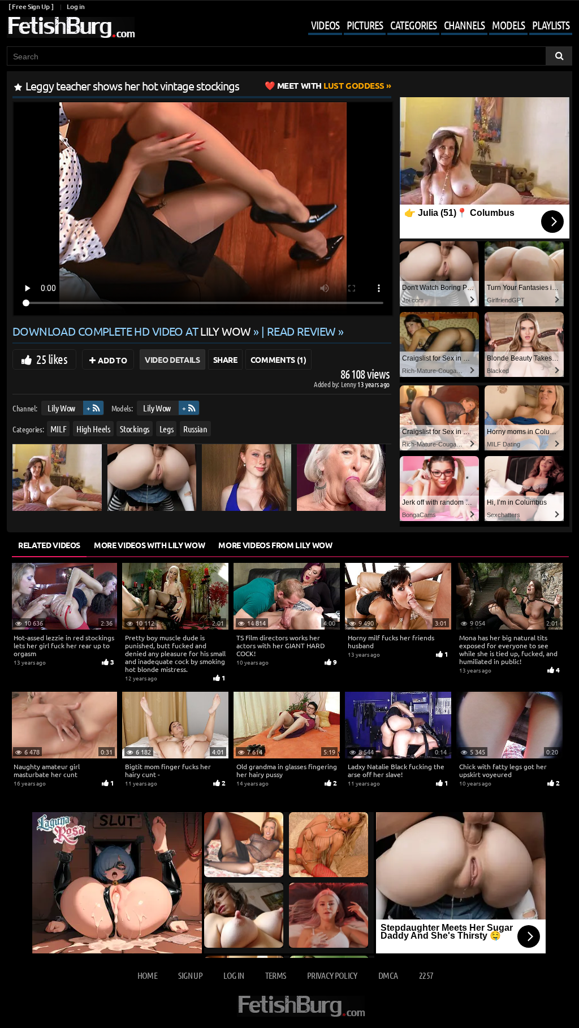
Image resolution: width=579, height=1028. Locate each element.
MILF (58, 428)
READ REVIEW (301, 331)
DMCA (387, 975)
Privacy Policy (332, 975)
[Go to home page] (71, 27)
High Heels (93, 428)
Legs (166, 428)
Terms (275, 975)
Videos (325, 25)
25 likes (51, 359)
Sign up (190, 975)
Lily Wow (61, 407)
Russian (195, 428)
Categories (413, 25)
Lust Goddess (330, 85)
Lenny (349, 384)
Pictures (365, 25)
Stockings (134, 428)
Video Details (172, 359)
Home (147, 975)
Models (508, 25)
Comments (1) (278, 359)
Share (225, 359)
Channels (464, 25)
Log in (75, 6)
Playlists (550, 25)
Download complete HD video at (131, 331)
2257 (426, 975)
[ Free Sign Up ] (30, 6)
